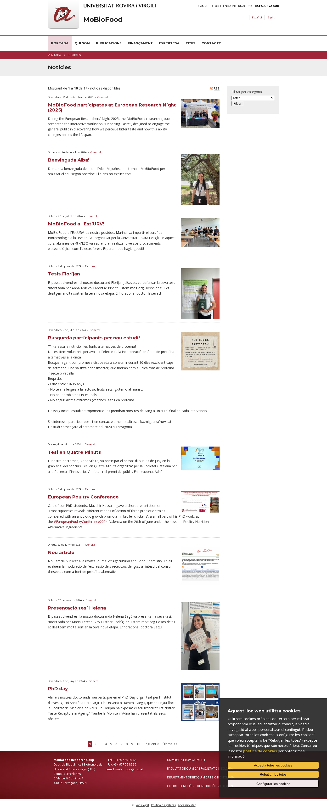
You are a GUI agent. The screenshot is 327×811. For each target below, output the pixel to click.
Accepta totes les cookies (273, 765)
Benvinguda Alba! (69, 160)
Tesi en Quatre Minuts (74, 452)
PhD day (58, 688)
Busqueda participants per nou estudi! (94, 338)
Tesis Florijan (64, 274)
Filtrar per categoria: (247, 91)
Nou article (61, 552)
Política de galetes (163, 805)
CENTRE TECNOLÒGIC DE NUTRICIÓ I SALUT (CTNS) (201, 786)
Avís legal (142, 805)
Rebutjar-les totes (273, 774)
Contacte (211, 43)
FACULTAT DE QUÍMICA (182, 768)
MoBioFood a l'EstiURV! (76, 224)
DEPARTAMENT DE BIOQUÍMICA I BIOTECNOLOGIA (201, 777)
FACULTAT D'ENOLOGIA (217, 768)
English (271, 17)
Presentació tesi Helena (77, 608)
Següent (150, 744)
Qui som (82, 43)
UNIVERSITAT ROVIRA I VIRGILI (186, 760)
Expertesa (169, 43)
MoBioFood (103, 19)
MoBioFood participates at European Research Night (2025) (112, 107)
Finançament (140, 43)
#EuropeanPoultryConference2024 (80, 521)
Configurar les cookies (273, 784)
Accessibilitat (187, 805)
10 (138, 744)
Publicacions (109, 43)
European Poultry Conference (83, 497)
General (102, 97)
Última (168, 744)
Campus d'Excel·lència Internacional (238, 6)
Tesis (190, 43)
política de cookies (260, 751)
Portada (59, 43)
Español (257, 17)
